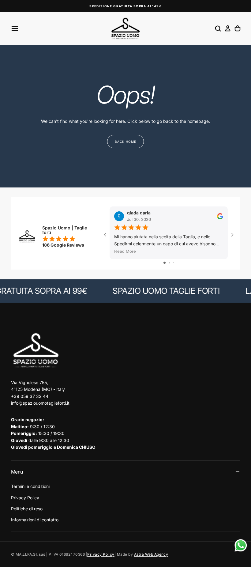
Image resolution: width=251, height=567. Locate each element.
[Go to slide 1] (164, 263)
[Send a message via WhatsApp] (241, 545)
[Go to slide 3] (173, 262)
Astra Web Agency (151, 554)
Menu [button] (17, 472)
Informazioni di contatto (34, 519)
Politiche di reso (27, 508)
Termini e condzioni (30, 486)
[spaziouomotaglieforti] (35, 350)
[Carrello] (237, 28)
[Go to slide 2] (169, 262)
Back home (125, 141)
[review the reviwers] (220, 216)
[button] (14, 28)
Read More (125, 251)
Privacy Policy (25, 497)
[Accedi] (227, 28)
